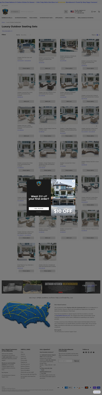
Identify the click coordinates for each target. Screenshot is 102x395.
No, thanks (38, 211)
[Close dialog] (73, 181)
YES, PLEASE (38, 208)
